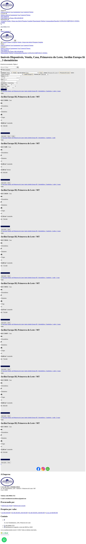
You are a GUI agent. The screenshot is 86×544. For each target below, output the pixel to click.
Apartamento (16, 12)
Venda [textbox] (14, 72)
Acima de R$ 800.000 (52, 513)
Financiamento (36, 21)
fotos (9, 136)
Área (2, 79)
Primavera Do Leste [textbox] (65, 72)
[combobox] (15, 73)
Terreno (31, 12)
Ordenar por (37, 74)
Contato (3, 22)
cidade (45, 72)
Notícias (43, 21)
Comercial (26, 12)
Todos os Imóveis (5, 12)
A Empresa (4, 21)
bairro (72, 72)
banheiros (3, 86)
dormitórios (4, 83)
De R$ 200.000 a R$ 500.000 (19, 513)
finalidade (3, 72)
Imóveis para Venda (6, 505)
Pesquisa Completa (27, 21)
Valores (3, 76)
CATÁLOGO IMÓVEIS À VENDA (69, 21)
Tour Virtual (4, 16)
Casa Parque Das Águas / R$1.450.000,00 (12, 18)
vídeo (13, 136)
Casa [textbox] (41, 72)
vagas (2, 87)
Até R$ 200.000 (5, 513)
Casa (11, 12)
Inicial (4, 42)
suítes (2, 84)
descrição (3, 136)
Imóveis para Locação (19, 505)
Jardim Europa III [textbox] (28, 74)
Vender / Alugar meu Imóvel (14, 21)
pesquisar (3, 89)
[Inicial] (7, 9)
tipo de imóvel (21, 72)
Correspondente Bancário (52, 21)
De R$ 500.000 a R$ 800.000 (37, 513)
